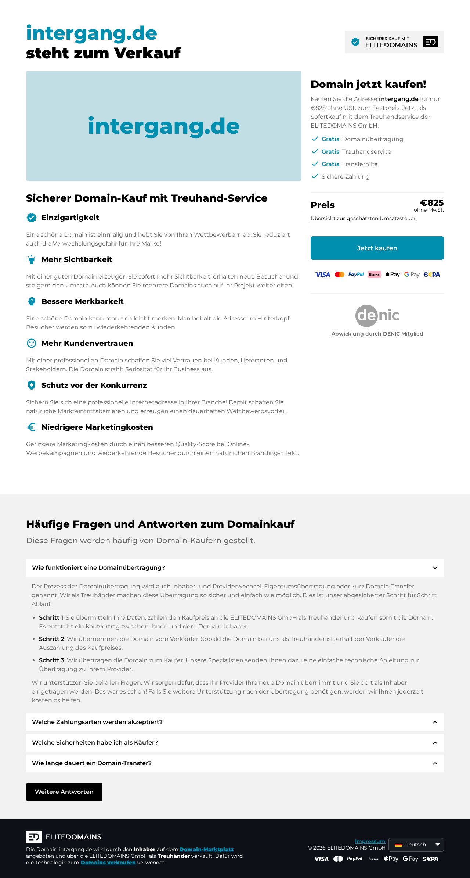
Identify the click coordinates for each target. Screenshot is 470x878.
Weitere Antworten (64, 791)
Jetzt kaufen (377, 248)
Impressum (370, 841)
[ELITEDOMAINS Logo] (136, 837)
